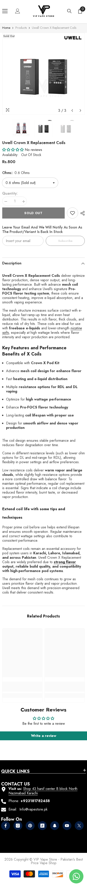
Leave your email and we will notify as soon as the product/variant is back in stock (42, 229)
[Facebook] (5, 825)
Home (6, 27)
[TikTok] (42, 825)
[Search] (69, 11)
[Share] (81, 213)
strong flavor (65, 562)
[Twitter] (79, 825)
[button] (72, 110)
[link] (72, 213)
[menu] (5, 11)
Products (21, 27)
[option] (43, 74)
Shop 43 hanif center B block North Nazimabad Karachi (42, 791)
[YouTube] (66, 825)
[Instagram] (17, 825)
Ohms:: (16, 172)
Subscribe (65, 241)
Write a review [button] (43, 735)
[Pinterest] (30, 825)
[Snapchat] (54, 825)
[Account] (17, 11)
